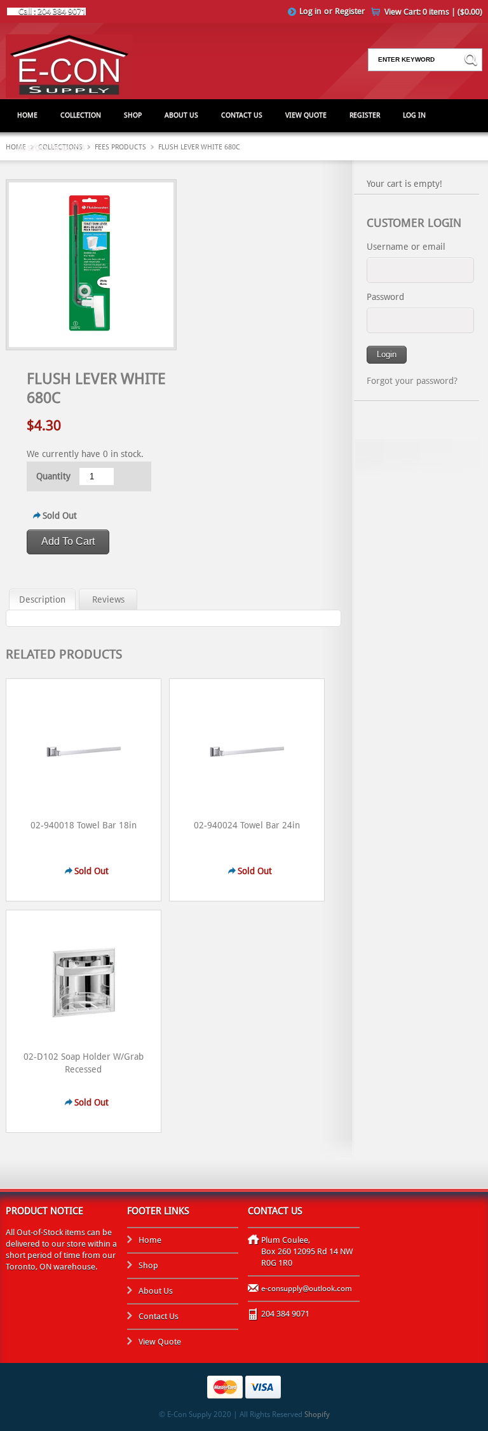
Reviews (108, 599)
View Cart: (433, 12)
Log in (310, 11)
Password (385, 297)
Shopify (317, 1414)
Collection (80, 115)
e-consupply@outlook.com (306, 1288)
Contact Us (241, 115)
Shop (133, 115)
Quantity (53, 476)
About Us (181, 115)
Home (27, 115)
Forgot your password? (412, 381)
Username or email (406, 247)
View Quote (306, 115)
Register (350, 11)
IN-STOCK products (51, 148)
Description (42, 599)
